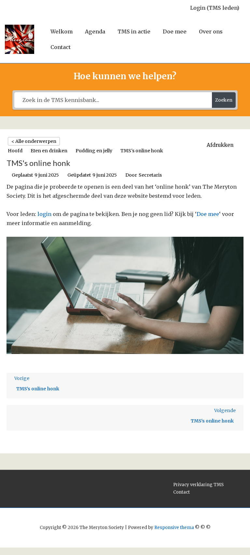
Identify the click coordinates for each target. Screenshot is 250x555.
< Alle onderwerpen (33, 141)
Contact (60, 47)
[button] (223, 145)
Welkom (61, 31)
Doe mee (175, 31)
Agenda (95, 31)
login (44, 214)
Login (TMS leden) (214, 8)
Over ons (211, 31)
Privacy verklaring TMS (198, 484)
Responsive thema (174, 527)
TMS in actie (134, 31)
